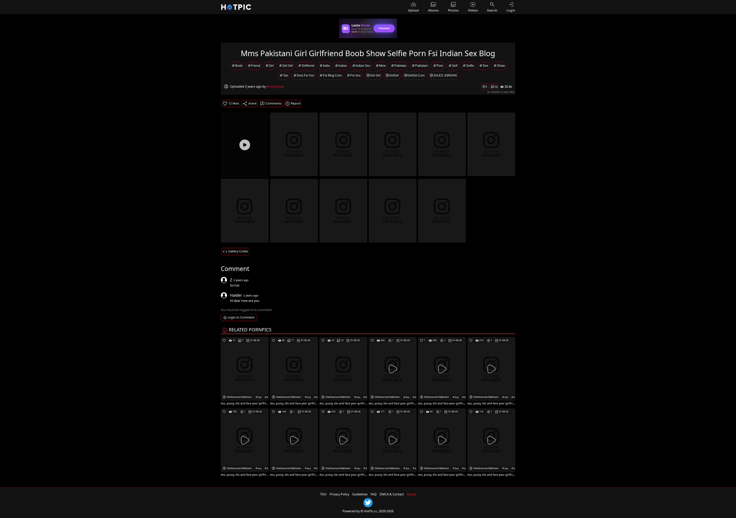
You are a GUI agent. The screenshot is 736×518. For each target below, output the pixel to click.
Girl (271, 65)
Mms (382, 65)
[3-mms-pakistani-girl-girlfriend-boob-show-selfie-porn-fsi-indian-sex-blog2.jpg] (392, 144)
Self (454, 65)
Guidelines (360, 494)
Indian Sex (363, 65)
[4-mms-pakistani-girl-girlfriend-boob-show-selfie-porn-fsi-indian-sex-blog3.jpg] (442, 144)
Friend (255, 65)
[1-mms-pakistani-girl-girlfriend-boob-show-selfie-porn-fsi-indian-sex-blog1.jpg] (294, 144)
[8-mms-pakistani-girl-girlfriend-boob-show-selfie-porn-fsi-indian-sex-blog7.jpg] (343, 210)
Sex (485, 65)
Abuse (411, 494)
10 (496, 87)
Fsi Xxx (355, 75)
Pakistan (400, 65)
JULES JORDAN (445, 75)
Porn (440, 65)
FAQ (374, 494)
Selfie (470, 65)
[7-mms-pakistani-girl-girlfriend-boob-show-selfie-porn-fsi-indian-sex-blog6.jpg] (294, 210)
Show (501, 65)
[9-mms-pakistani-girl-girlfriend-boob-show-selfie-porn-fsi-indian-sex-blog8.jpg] (392, 210)
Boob (238, 65)
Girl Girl (288, 65)
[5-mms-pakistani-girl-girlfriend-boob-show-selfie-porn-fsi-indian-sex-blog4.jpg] (491, 144)
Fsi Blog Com (332, 75)
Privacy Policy (339, 494)
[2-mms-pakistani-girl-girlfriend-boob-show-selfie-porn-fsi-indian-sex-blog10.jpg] (343, 144)
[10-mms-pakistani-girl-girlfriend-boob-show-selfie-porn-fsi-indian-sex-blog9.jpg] (442, 210)
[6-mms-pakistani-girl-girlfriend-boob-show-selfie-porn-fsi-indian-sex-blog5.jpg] (245, 210)
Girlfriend (308, 65)
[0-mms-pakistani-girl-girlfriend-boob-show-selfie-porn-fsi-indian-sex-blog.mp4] (245, 144)
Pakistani (421, 65)
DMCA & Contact (392, 494)
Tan (285, 75)
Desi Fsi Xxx (305, 75)
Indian (342, 65)
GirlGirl (394, 75)
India (326, 65)
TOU (323, 494)
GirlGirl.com (416, 75)
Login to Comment (241, 317)
